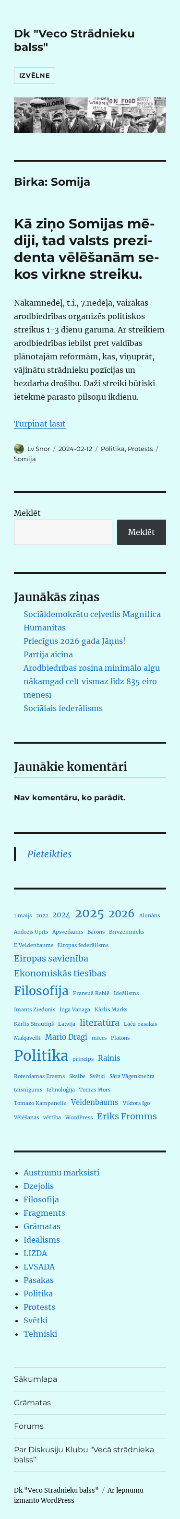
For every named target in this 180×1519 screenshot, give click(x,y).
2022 (42, 916)
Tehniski (40, 1334)
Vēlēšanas (26, 1118)
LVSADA (39, 1266)
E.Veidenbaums (33, 945)
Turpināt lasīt (40, 423)
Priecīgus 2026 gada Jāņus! (75, 641)
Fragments (44, 1213)
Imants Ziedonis (34, 1010)
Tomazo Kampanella (40, 1103)
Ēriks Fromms (127, 1116)
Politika (113, 448)
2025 (89, 913)
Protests (140, 448)
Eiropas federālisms (83, 945)
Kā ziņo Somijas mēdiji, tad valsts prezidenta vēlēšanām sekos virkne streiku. (86, 248)
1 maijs (23, 916)
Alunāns (149, 916)
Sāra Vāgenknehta (132, 1076)
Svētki (97, 1076)
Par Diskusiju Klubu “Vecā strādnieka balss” (84, 1454)
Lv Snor (38, 448)
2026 (121, 913)
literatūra (100, 1022)
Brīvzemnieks (126, 932)
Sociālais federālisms (63, 708)
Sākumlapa (35, 1379)
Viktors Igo (136, 1103)
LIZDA (35, 1253)
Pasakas (39, 1280)
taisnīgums (28, 1090)
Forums (29, 1426)
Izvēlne (34, 75)
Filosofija (41, 990)
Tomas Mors (94, 1090)
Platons (120, 1038)
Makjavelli (27, 1038)
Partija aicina (48, 654)
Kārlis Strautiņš (34, 1024)
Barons (96, 932)
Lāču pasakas (140, 1024)
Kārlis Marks (111, 1010)
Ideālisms (126, 993)
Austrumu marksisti (61, 1172)
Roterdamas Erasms (39, 1076)
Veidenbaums (95, 1102)
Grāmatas (42, 1226)
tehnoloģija (61, 1090)
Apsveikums (67, 932)
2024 (61, 914)
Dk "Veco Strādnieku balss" (56, 1490)
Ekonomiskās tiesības (60, 973)
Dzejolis (39, 1186)
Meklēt (27, 513)
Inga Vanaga (75, 1010)
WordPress (79, 1118)
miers (99, 1038)
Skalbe (77, 1076)
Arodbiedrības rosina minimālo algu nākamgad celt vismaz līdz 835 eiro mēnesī (92, 681)
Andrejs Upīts (31, 932)
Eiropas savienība (51, 958)
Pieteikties (49, 854)
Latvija (66, 1024)
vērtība (52, 1118)
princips (83, 1059)
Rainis (109, 1058)
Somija (25, 459)
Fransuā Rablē (91, 993)
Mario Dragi (66, 1037)
